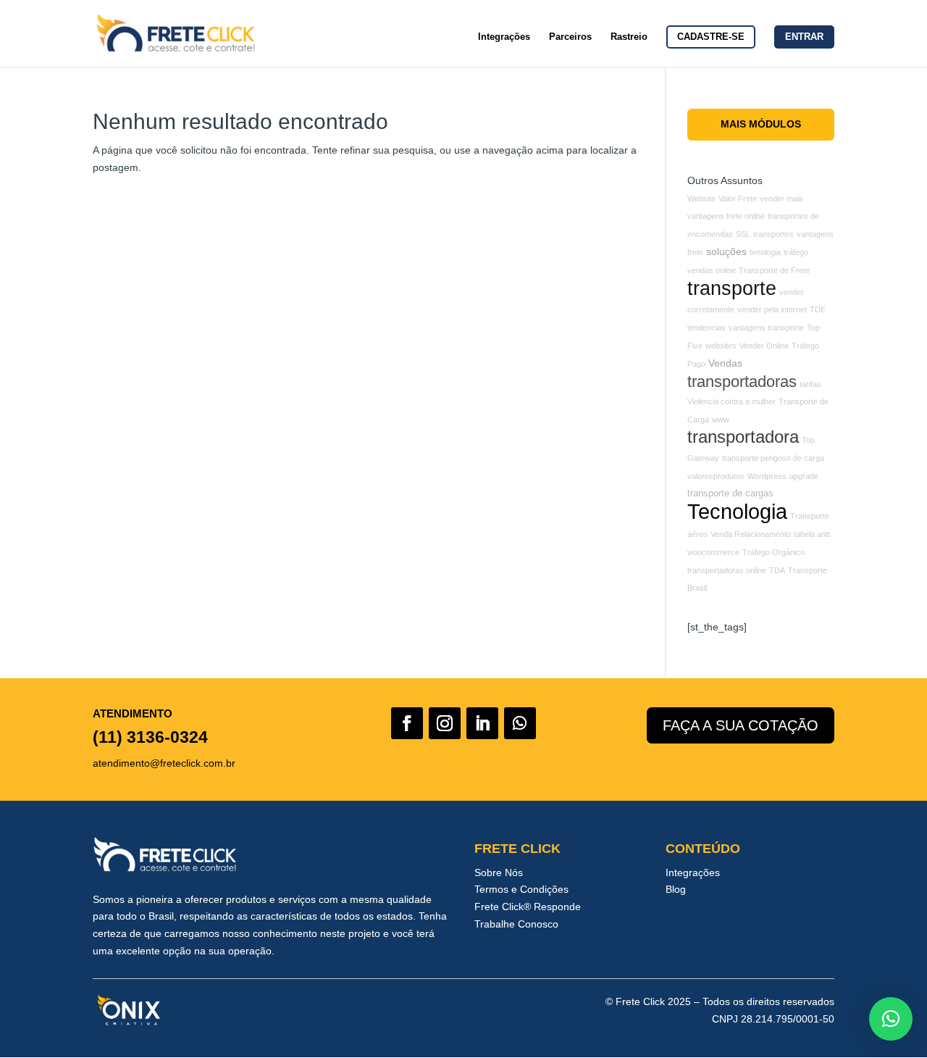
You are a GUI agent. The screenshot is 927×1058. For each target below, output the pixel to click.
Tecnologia (737, 511)
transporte (731, 288)
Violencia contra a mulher (731, 401)
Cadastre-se (710, 36)
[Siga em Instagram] (445, 723)
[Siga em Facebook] (407, 723)
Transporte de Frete (774, 270)
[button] (891, 1019)
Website (701, 198)
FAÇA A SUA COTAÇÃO (740, 725)
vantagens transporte (766, 327)
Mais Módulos (761, 124)
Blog (676, 889)
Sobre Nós (498, 872)
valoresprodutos (715, 476)
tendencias (706, 327)
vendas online (711, 270)
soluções (726, 251)
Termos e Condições (521, 889)
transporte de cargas (730, 493)
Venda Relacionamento (750, 534)
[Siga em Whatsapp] (520, 723)
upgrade (803, 476)
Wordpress (767, 476)
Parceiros (570, 37)
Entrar (804, 36)
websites (721, 345)
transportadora (743, 437)
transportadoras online (726, 570)
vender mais (781, 198)
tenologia (765, 252)
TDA (777, 570)
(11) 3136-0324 (150, 737)
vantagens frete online (726, 216)
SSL (743, 234)
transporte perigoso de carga (773, 458)
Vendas (725, 363)
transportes (773, 234)
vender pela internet (772, 309)
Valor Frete (737, 198)
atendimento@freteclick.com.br (164, 763)
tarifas (810, 384)
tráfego (796, 252)
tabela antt (812, 534)
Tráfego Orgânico (773, 552)
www (720, 419)
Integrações (504, 37)
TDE (818, 309)
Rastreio (629, 37)
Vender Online (764, 345)
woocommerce (713, 552)
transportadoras (742, 381)
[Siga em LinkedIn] (482, 723)
